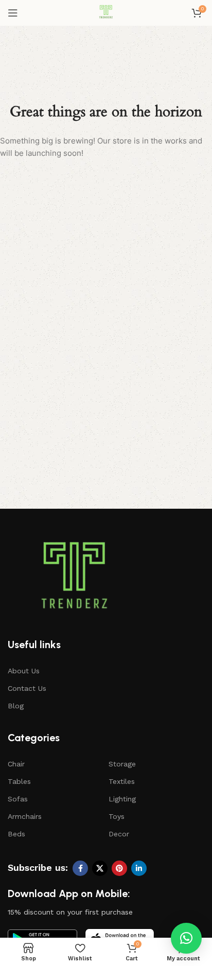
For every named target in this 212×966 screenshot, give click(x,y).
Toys (117, 816)
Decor (119, 834)
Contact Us (27, 688)
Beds (16, 834)
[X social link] (100, 868)
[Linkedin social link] (139, 868)
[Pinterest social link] (119, 868)
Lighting (122, 799)
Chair (16, 764)
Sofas (18, 799)
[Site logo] (106, 12)
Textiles (122, 781)
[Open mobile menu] (13, 13)
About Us (24, 671)
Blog (16, 706)
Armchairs (25, 816)
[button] (186, 938)
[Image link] (75, 580)
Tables (19, 781)
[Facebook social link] (80, 868)
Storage (122, 764)
